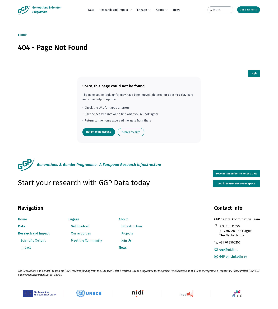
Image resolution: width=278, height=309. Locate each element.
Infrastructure (131, 226)
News (176, 10)
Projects (127, 233)
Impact (26, 247)
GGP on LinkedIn (231, 256)
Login (254, 73)
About (123, 219)
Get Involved (80, 226)
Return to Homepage (98, 131)
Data (91, 10)
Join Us (126, 240)
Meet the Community (86, 240)
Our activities (81, 233)
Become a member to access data (236, 173)
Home (22, 35)
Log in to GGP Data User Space (236, 183)
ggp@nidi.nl (228, 249)
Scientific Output (33, 240)
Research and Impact (34, 233)
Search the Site (131, 132)
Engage (73, 219)
